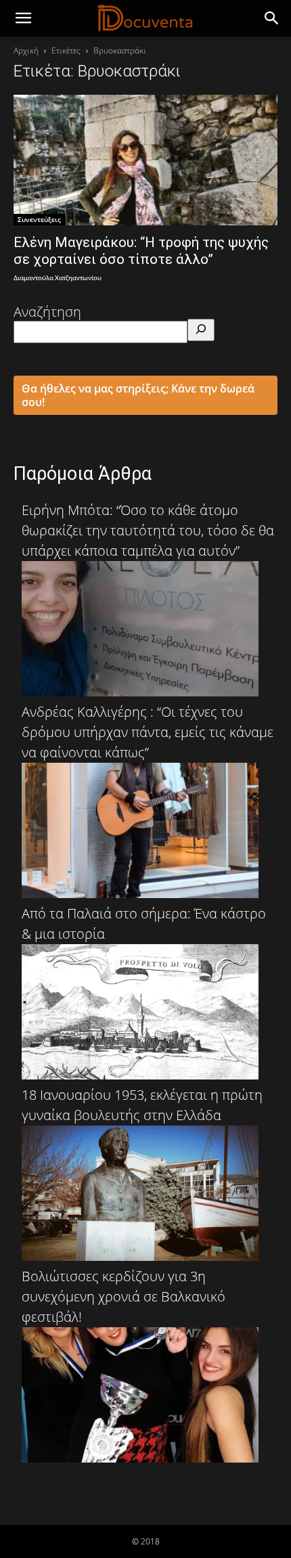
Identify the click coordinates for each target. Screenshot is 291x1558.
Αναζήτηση (47, 312)
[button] (272, 18)
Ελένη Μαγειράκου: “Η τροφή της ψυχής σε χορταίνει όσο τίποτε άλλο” (141, 250)
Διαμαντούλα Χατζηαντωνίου (58, 278)
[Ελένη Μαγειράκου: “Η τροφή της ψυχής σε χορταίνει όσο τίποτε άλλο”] (145, 160)
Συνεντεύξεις (39, 219)
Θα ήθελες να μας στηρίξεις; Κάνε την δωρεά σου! (138, 395)
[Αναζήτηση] (201, 330)
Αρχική (26, 50)
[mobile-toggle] (23, 18)
